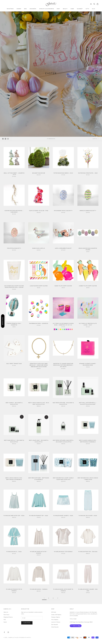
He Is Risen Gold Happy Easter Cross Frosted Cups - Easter (14, 286)
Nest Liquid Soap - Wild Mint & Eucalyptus (38, 441)
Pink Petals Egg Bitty (14, 248)
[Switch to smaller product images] (5, 139)
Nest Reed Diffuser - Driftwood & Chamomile (38, 478)
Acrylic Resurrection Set (63, 248)
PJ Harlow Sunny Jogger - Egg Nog (88, 590)
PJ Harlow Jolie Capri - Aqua (88, 515)
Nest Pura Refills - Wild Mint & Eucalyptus (14, 441)
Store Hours (6, 614)
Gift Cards (53, 612)
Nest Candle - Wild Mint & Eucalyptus (14, 403)
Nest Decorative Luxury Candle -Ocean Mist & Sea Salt (63, 478)
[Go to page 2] (57, 598)
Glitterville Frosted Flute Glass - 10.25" (88, 324)
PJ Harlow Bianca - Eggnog (38, 589)
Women (19, 8)
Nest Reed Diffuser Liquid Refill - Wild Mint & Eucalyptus (63, 441)
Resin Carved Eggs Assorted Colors (88, 249)
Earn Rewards (54, 624)
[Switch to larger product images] (3, 139)
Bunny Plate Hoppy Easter (63, 285)
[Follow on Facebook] (4, 632)
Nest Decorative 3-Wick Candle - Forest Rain (88, 478)
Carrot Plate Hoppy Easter (88, 285)
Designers (33, 8)
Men (25, 8)
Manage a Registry (55, 617)
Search (5, 622)
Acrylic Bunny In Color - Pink (38, 210)
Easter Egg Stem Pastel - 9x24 (88, 173)
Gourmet (80, 8)
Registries (10, 8)
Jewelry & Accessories (46, 8)
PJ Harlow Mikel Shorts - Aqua (63, 515)
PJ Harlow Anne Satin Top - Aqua (14, 515)
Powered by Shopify (25, 637)
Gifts (87, 8)
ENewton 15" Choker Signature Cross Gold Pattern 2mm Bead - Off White (63, 365)
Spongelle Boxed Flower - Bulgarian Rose (87, 364)
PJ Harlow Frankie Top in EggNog (14, 590)
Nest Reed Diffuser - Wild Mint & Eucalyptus (63, 403)
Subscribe (26, 622)
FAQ (5, 619)
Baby (58, 8)
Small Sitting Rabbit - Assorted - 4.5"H (14, 173)
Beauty (65, 8)
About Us (6, 612)
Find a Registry (54, 619)
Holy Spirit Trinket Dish (14, 363)
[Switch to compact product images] (8, 139)
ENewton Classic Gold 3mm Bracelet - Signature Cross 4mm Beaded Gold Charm (39, 365)
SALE (93, 8)
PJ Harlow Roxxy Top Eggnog (63, 551)
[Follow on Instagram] (8, 632)
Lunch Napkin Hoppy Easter (39, 285)
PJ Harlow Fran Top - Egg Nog (87, 551)
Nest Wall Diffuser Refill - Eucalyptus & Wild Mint (88, 403)
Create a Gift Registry (56, 614)
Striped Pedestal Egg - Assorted (14, 324)
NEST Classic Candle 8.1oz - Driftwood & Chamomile (88, 441)
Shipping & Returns (8, 617)
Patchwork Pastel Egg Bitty (63, 210)
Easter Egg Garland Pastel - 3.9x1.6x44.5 (14, 211)
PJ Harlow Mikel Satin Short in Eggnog (63, 590)
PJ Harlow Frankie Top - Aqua (38, 515)
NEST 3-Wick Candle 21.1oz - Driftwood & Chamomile (14, 478)
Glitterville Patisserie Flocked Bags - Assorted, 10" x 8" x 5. (63, 324)
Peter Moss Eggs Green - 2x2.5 (63, 173)
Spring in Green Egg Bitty (88, 210)
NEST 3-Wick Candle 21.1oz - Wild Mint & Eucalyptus (38, 403)
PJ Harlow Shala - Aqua (14, 551)
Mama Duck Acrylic (38, 248)
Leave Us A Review (55, 622)
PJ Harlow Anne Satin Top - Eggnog (38, 552)
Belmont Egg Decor (38, 173)
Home (72, 8)
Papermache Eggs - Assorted (38, 323)
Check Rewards (54, 627)
